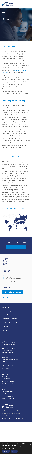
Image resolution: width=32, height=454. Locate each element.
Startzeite (5, 307)
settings (12, 448)
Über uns (5, 326)
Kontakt (5, 330)
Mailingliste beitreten (14, 292)
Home (3, 12)
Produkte (5, 315)
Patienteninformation (9, 322)
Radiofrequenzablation (10, 319)
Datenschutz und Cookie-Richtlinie (11, 413)
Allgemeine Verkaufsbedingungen (11, 416)
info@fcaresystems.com (14, 278)
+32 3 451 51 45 (10, 281)
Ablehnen (14, 451)
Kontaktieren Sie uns (14, 247)
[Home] (7, 4)
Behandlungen (7, 311)
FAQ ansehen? (10, 275)
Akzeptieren (5, 451)
